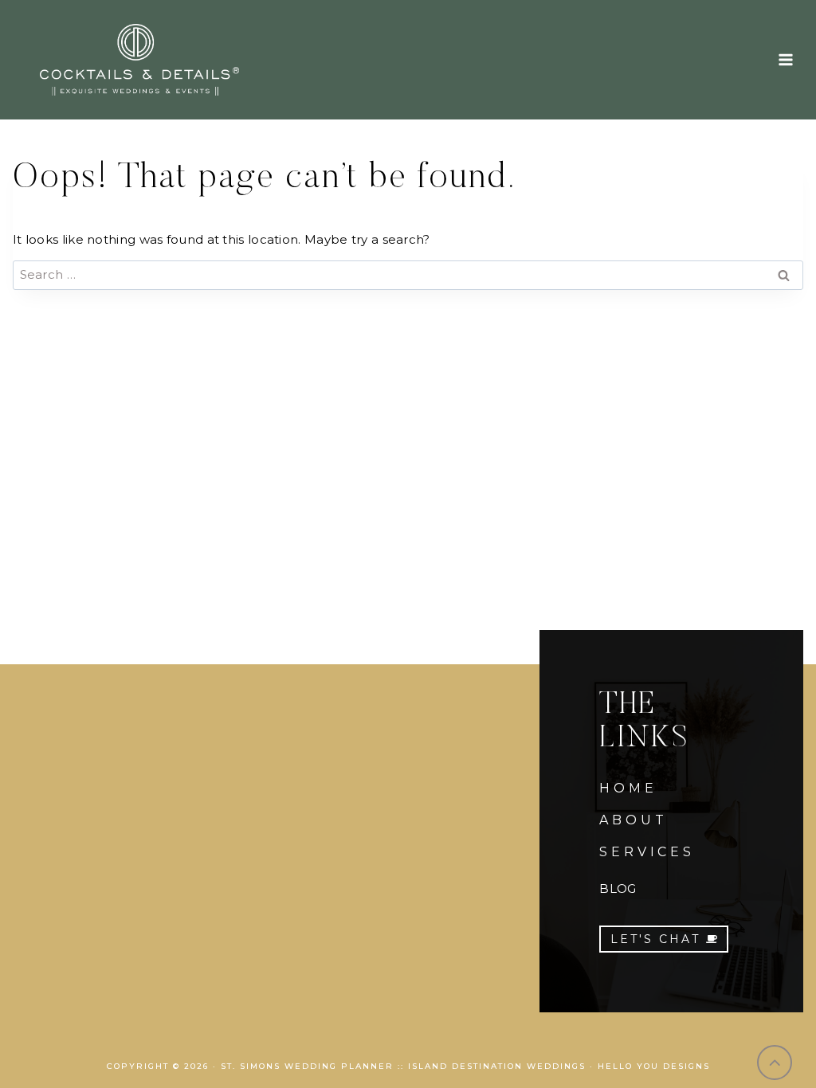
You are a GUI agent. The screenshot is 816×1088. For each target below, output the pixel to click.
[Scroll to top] (775, 1063)
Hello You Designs (654, 1066)
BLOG (617, 888)
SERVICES (646, 851)
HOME (628, 788)
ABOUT (633, 820)
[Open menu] (785, 59)
